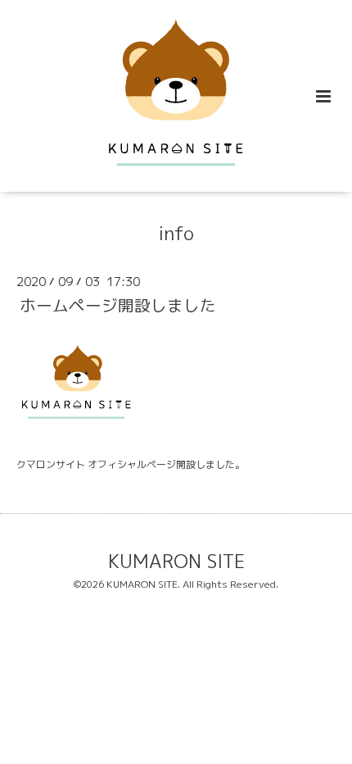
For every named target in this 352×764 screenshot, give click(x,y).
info (176, 233)
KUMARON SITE (176, 561)
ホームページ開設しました (118, 305)
